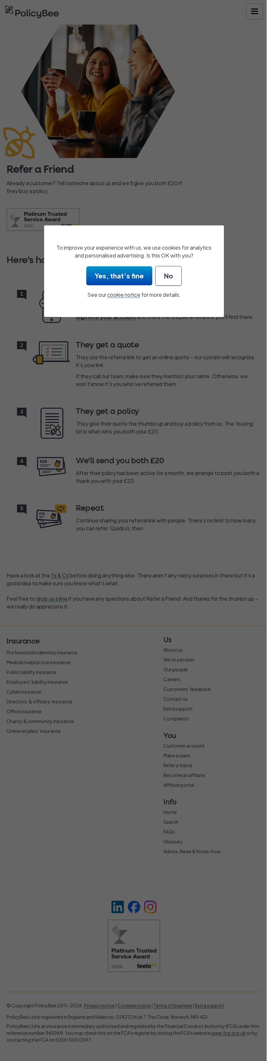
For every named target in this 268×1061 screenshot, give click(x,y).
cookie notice (123, 294)
